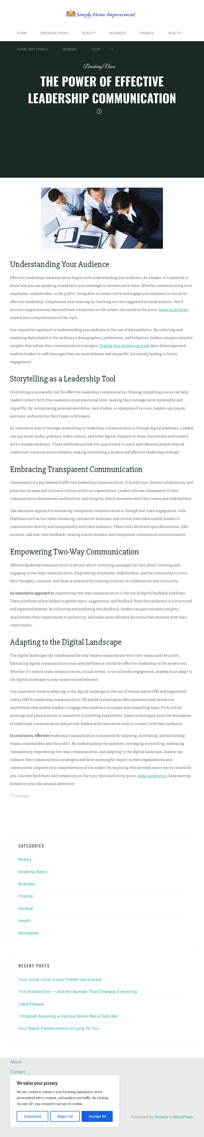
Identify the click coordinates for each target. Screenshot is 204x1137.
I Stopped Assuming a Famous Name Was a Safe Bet (68, 1016)
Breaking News (99, 66)
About (16, 1061)
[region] (64, 1101)
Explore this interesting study (125, 346)
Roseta (161, 1116)
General (25, 908)
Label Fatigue (31, 1003)
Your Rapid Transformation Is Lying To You (58, 1028)
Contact (17, 1071)
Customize (32, 1116)
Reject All (65, 1116)
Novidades (28, 932)
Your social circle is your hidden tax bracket (60, 979)
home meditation (173, 309)
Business (26, 883)
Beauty (25, 859)
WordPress (183, 1116)
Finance (25, 896)
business (22, 796)
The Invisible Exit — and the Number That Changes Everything (77, 991)
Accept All (97, 1116)
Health (24, 920)
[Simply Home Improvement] (102, 11)
